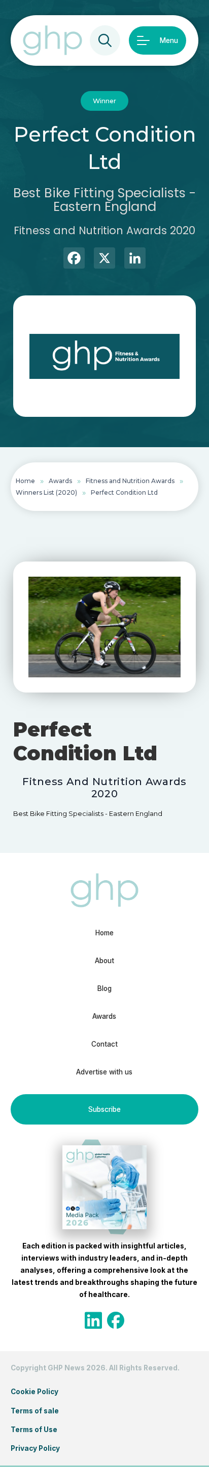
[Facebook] (74, 259)
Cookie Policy (34, 1392)
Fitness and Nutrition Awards (130, 481)
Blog (104, 988)
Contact (104, 1044)
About (104, 961)
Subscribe (104, 1109)
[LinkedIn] (135, 259)
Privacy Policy (35, 1448)
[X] (104, 259)
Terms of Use (34, 1430)
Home (25, 481)
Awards (60, 481)
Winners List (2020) (46, 492)
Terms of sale (35, 1411)
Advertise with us (104, 1072)
